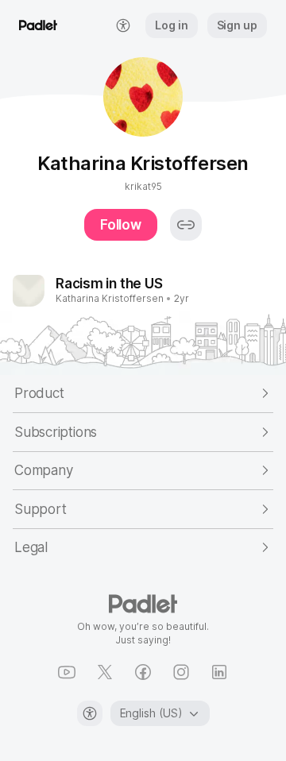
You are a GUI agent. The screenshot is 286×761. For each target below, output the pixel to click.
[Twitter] (104, 672)
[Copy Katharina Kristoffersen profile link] (186, 225)
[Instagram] (181, 672)
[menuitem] (123, 25)
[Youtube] (66, 672)
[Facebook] (143, 672)
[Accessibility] (89, 713)
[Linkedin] (219, 672)
